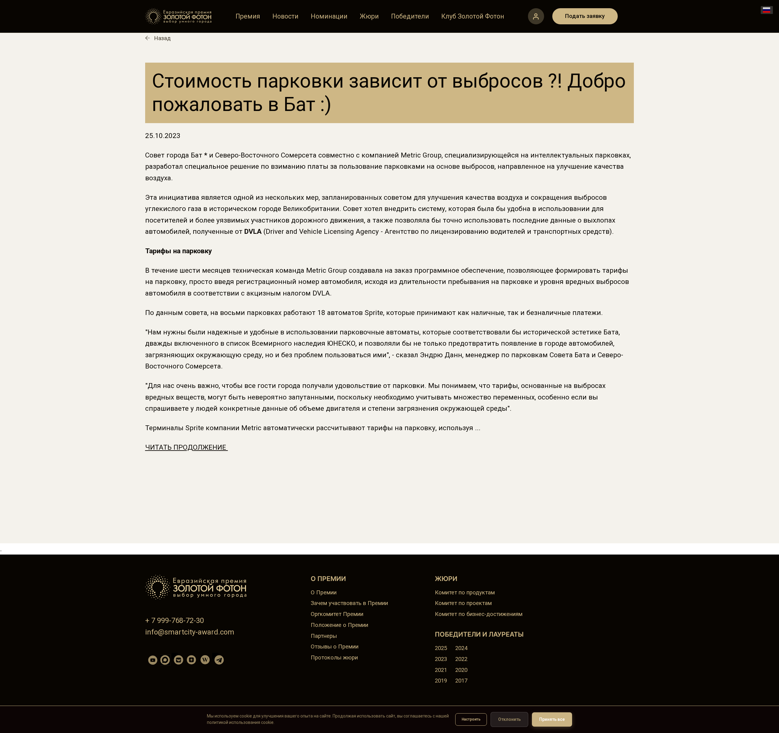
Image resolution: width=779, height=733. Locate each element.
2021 (441, 670)
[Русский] (767, 10)
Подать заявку (585, 16)
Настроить (471, 719)
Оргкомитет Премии (337, 614)
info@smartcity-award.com (189, 632)
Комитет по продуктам (465, 592)
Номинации (329, 16)
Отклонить (509, 719)
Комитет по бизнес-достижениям (478, 614)
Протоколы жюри (334, 657)
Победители (410, 16)
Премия (248, 16)
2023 (441, 659)
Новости (285, 16)
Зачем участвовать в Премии (349, 603)
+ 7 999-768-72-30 (174, 620)
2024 (461, 648)
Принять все (552, 719)
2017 (461, 680)
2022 (461, 659)
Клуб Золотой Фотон (472, 16)
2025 (441, 648)
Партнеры (324, 636)
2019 (441, 680)
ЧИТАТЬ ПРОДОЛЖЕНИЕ (186, 447)
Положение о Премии (339, 625)
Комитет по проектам (463, 603)
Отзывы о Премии (334, 646)
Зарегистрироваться (536, 16)
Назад (162, 38)
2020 (461, 670)
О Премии (324, 592)
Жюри (369, 16)
